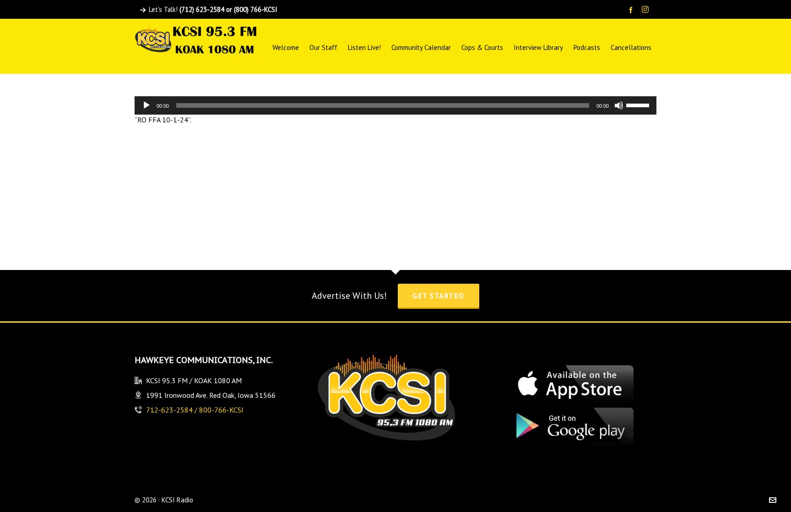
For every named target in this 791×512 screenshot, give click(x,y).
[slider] (639, 104)
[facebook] (632, 9)
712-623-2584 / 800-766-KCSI (195, 409)
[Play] (146, 105)
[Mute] (618, 105)
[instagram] (646, 10)
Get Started (438, 295)
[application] (395, 105)
